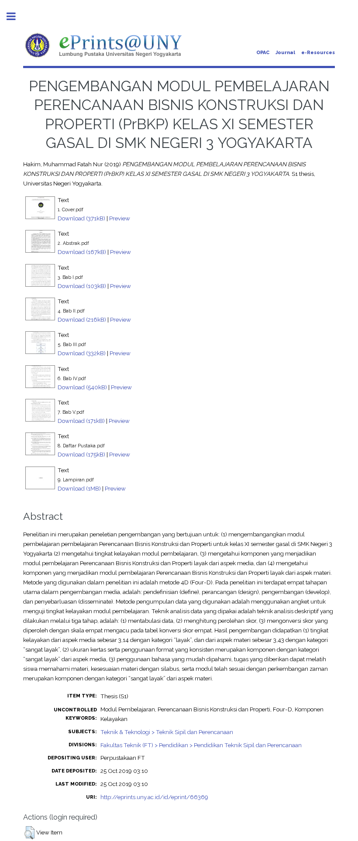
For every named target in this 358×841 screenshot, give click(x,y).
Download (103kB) (82, 285)
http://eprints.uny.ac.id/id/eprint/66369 (154, 796)
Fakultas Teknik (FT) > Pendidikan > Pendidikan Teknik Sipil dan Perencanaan (201, 744)
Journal (285, 52)
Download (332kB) (82, 353)
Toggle (15, 16)
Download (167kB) (82, 251)
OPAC (262, 52)
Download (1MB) (79, 488)
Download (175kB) (81, 454)
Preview (119, 218)
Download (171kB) (81, 420)
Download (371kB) (81, 218)
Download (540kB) (82, 387)
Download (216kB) (82, 319)
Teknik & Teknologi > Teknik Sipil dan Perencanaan (166, 731)
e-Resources (318, 52)
